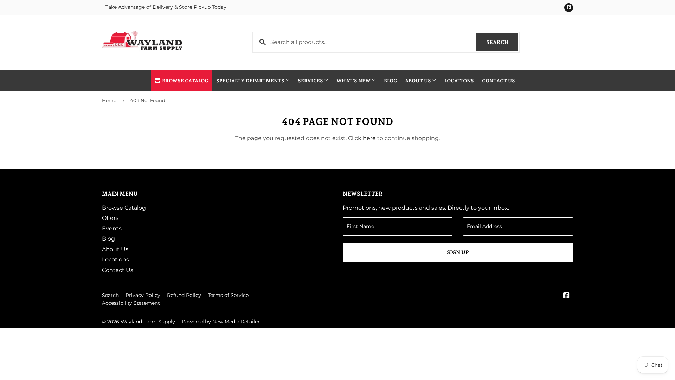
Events (112, 228)
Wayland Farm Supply (148, 321)
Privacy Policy (143, 295)
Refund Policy (184, 295)
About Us (418, 80)
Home (109, 100)
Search (502, 42)
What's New (354, 80)
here (369, 138)
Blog (390, 80)
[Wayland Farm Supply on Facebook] (566, 296)
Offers (110, 218)
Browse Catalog (184, 80)
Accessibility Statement (131, 303)
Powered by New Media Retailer (221, 321)
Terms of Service (228, 295)
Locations (459, 80)
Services (311, 80)
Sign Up (458, 252)
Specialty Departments (250, 80)
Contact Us (498, 80)
